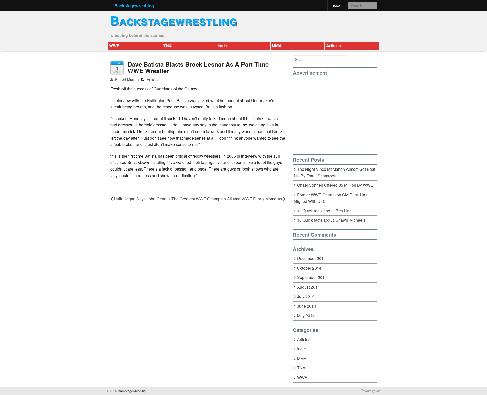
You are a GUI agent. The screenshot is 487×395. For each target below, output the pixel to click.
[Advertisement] (335, 113)
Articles (333, 45)
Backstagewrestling (134, 6)
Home (336, 5)
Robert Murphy (126, 79)
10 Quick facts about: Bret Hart (324, 211)
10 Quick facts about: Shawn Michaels (331, 220)
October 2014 (309, 268)
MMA (277, 45)
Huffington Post (161, 100)
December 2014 (311, 258)
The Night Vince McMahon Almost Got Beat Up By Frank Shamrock (334, 172)
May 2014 (306, 315)
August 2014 (308, 287)
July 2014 (306, 296)
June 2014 (306, 306)
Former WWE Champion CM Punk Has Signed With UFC (330, 198)
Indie (222, 45)
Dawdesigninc (370, 390)
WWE (114, 45)
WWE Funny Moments (262, 199)
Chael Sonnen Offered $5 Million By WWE (335, 185)
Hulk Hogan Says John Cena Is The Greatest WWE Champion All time (176, 199)
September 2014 (312, 277)
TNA (167, 45)
